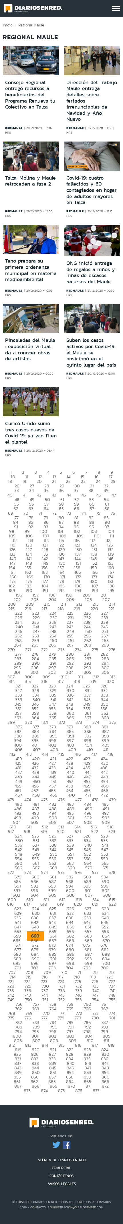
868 (35, 1086)
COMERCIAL (61, 1168)
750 (28, 1000)
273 (61, 649)
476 (61, 800)
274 (78, 649)
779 (78, 1018)
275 (95, 649)
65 (61, 509)
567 (36, 868)
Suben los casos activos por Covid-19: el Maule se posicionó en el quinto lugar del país (91, 352)
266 (52, 645)
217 (44, 609)
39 (106, 490)
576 (78, 872)
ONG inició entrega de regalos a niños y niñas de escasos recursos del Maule (90, 272)
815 (61, 1045)
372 (62, 722)
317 (61, 681)
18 (10, 481)
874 (44, 1091)
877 (96, 1091)
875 (61, 1091)
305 (87, 672)
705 (87, 968)
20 (39, 481)
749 (11, 1000)
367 (87, 718)
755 (112, 1000)
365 (52, 718)
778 (61, 1018)
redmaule (14, 128)
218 (60, 609)
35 (46, 490)
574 (44, 872)
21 (54, 481)
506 (52, 822)
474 (27, 800)
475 (44, 800)
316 (44, 681)
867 (17, 1086)
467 (18, 795)
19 (24, 481)
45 (84, 495)
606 (71, 895)
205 (70, 599)
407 (36, 750)
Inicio (8, 25)
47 (114, 495)
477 (78, 800)
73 (69, 513)
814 (45, 1045)
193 (78, 590)
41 (25, 495)
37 (76, 490)
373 (79, 722)
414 (45, 754)
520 (61, 831)
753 (78, 1000)
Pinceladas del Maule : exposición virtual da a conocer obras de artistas (30, 349)
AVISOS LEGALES (61, 1183)
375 (112, 722)
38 (91, 490)
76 (113, 513)
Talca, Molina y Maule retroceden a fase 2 (30, 181)
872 (105, 1086)
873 (27, 1091)
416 (78, 754)
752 (61, 1000)
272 (44, 649)
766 (87, 1009)
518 (27, 831)
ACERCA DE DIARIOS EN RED (61, 1160)
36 (61, 490)
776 (28, 1018)
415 (61, 754)
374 (95, 722)
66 (76, 509)
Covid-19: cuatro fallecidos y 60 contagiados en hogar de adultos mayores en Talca (91, 190)
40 (10, 495)
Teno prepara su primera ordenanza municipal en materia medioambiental (31, 270)
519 (44, 831)
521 (78, 831)
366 (70, 718)
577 (95, 872)
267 (70, 645)
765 (70, 1009)
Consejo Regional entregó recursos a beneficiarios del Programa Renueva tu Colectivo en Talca (30, 95)
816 (78, 1045)
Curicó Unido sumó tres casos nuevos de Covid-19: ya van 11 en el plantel (31, 433)
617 (27, 904)
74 (84, 513)
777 (44, 1018)
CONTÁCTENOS (61, 1176)
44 (69, 495)
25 (113, 481)
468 (36, 795)
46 (98, 495)
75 (98, 513)
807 (36, 1041)
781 (112, 1018)
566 (18, 868)
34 (31, 490)
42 (39, 495)
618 (43, 904)
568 (53, 868)
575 (61, 872)
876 (78, 1091)
